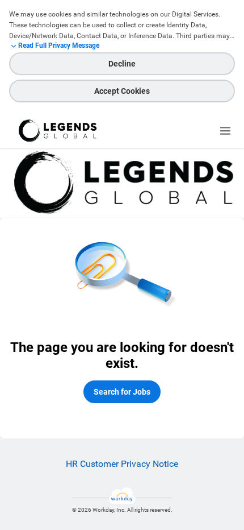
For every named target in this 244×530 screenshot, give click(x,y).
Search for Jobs (122, 391)
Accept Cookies (122, 91)
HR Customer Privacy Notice (122, 463)
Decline (122, 63)
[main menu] (225, 131)
